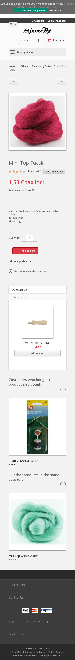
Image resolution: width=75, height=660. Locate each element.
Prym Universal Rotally (24, 460)
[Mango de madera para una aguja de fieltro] (37, 322)
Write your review (54, 171)
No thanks (55, 10)
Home (12, 66)
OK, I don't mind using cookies (31, 10)
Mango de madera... (38, 342)
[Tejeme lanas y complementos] (37, 30)
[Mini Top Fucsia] (37, 147)
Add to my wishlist (20, 261)
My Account (38, 21)
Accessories (19, 289)
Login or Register (57, 21)
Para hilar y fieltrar (42, 66)
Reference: (15, 190)
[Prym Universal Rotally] (37, 454)
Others (24, 66)
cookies (16, 3)
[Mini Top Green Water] (37, 549)
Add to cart (37, 353)
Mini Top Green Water (23, 556)
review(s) (34, 171)
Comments (19, 297)
